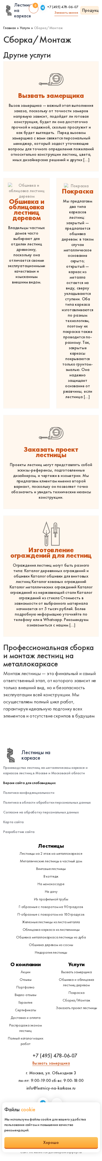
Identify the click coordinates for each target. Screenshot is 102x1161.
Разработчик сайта (19, 831)
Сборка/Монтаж (76, 1000)
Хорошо (51, 1142)
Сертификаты (25, 1009)
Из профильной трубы (51, 899)
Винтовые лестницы (51, 868)
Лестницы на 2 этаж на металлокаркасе (51, 853)
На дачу (51, 891)
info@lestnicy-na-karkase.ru (51, 1088)
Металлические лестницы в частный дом (51, 861)
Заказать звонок (66, 12)
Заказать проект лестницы (51, 452)
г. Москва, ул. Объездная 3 (51, 1073)
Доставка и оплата (26, 1017)
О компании (25, 964)
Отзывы (26, 979)
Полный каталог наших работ (25, 1041)
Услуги (76, 964)
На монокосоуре (51, 883)
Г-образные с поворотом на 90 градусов (51, 906)
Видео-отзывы (25, 994)
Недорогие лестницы (51, 952)
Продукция (90, 10)
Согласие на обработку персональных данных (41, 812)
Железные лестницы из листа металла (51, 921)
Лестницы (51, 845)
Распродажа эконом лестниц (25, 1028)
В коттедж (51, 876)
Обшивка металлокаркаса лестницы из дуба (51, 937)
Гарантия (25, 1002)
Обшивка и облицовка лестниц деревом (26, 210)
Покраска (78, 191)
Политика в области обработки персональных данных (47, 802)
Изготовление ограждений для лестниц (51, 552)
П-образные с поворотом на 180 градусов (51, 914)
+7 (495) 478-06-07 (62, 7)
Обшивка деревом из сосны (51, 944)
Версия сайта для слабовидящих (29, 782)
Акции (25, 971)
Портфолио (25, 987)
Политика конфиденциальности (28, 792)
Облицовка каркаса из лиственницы (51, 929)
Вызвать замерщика (51, 95)
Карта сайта (13, 821)
